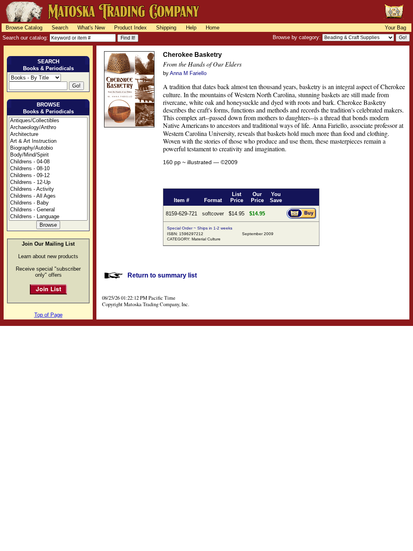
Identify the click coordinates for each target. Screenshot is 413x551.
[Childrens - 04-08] (48, 162)
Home (212, 28)
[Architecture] (48, 134)
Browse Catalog (24, 28)
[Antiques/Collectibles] (48, 120)
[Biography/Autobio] (48, 148)
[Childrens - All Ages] (48, 196)
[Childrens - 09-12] (48, 175)
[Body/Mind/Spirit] (48, 155)
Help (191, 28)
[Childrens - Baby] (48, 203)
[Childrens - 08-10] (48, 168)
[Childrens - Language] (48, 216)
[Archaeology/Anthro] (48, 127)
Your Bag (395, 28)
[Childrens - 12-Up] (48, 182)
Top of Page (48, 315)
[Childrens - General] (48, 210)
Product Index (130, 28)
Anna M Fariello (188, 73)
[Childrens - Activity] (48, 189)
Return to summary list (162, 275)
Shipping (166, 28)
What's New (91, 28)
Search (60, 28)
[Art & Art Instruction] (48, 141)
